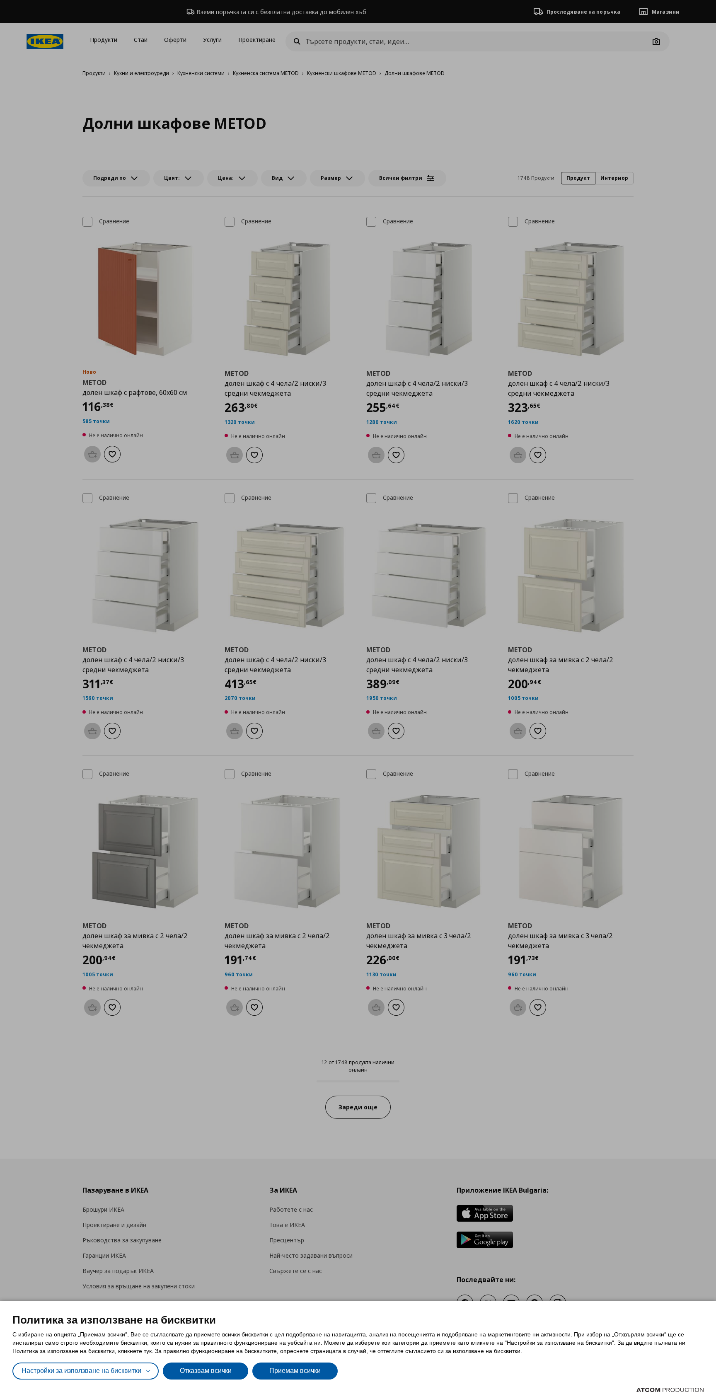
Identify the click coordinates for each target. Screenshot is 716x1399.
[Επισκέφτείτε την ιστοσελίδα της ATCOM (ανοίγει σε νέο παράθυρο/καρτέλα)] (670, 1390)
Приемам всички (295, 1370)
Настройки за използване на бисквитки (81, 1370)
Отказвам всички (206, 1370)
